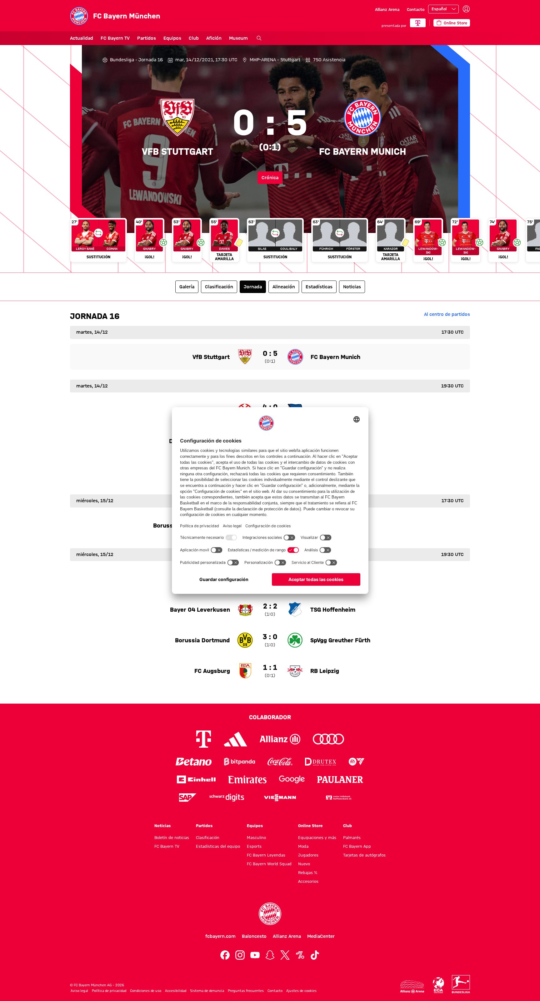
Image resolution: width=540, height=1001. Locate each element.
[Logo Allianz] (280, 739)
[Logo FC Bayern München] (270, 913)
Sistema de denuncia (207, 991)
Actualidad (81, 38)
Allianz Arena (387, 9)
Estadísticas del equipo (218, 846)
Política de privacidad (109, 991)
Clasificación (207, 837)
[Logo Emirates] (247, 779)
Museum (238, 38)
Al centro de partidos (447, 314)
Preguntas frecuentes (246, 991)
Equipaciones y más (317, 837)
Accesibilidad (175, 991)
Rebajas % (307, 872)
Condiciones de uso (145, 991)
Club (194, 38)
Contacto (415, 9)
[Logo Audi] (328, 739)
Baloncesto (254, 936)
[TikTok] (315, 955)
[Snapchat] (270, 955)
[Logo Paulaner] (340, 779)
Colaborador (270, 717)
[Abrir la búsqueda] (259, 38)
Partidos (146, 38)
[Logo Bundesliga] (461, 984)
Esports (254, 846)
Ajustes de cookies (301, 991)
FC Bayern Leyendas (266, 855)
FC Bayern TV (115, 38)
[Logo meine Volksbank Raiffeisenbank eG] (338, 797)
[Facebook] (225, 955)
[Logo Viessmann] (280, 797)
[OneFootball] (300, 955)
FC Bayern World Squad (269, 864)
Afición (214, 38)
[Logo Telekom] (203, 739)
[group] (270, 242)
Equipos (172, 38)
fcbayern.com (220, 936)
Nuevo (304, 864)
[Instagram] (240, 955)
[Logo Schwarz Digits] (226, 797)
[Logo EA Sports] (356, 762)
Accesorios (308, 881)
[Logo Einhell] (196, 779)
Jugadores (308, 855)
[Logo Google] (292, 779)
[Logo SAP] (188, 797)
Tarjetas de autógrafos (364, 855)
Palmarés (352, 837)
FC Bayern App (357, 846)
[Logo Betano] (194, 762)
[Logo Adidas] (235, 739)
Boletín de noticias (171, 837)
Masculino (256, 837)
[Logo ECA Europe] (438, 985)
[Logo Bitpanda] (239, 762)
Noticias (162, 825)
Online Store (310, 825)
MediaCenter (321, 936)
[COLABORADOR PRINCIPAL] (418, 22)
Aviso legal (79, 991)
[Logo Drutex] (320, 762)
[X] (285, 955)
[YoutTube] (255, 955)
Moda (303, 846)
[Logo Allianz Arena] (412, 986)
